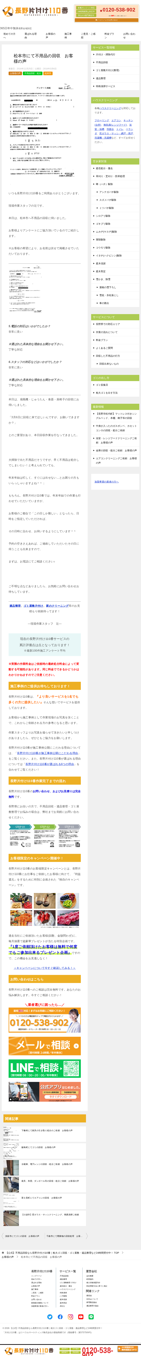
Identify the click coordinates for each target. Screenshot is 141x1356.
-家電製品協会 (91, 1302)
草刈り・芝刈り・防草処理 (110, 176)
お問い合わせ (129, 35)
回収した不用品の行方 (108, 355)
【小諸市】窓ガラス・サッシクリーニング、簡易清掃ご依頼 (50, 1214)
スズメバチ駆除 (107, 200)
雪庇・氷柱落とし (109, 295)
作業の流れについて (107, 332)
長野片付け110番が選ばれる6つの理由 (49, 764)
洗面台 (110, 129)
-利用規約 (89, 1279)
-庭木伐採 (63, 1299)
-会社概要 (89, 1276)
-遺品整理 (63, 1279)
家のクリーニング (57, 605)
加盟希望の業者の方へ (107, 481)
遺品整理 (15, 605)
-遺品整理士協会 (92, 1306)
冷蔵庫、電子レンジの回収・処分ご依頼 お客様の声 (47, 1164)
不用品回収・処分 (32, 73)
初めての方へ (9, 35)
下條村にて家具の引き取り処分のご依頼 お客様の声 (47, 1130)
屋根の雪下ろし (107, 287)
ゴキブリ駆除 (103, 223)
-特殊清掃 (63, 1293)
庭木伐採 (101, 263)
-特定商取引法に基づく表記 (96, 1286)
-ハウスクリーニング (67, 1289)
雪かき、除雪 (103, 279)
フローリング (102, 120)
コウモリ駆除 (103, 247)
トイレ (119, 129)
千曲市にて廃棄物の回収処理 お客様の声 (66, 1236)
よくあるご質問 (104, 348)
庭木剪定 (101, 271)
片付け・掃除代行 (105, 54)
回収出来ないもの (109, 363)
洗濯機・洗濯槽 (103, 137)
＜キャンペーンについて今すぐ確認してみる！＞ (45, 968)
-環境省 (89, 1296)
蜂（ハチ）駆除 (104, 184)
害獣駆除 (101, 239)
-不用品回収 (64, 1276)
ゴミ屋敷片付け (33, 605)
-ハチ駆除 (63, 1296)
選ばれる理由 (31, 35)
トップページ (36, 1276)
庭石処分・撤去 (104, 168)
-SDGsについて (92, 1299)
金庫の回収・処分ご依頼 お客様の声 (116, 450)
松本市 (48, 73)
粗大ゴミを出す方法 (107, 392)
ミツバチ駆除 (106, 208)
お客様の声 (50, 35)
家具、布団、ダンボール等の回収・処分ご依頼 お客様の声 (50, 1181)
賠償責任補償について (39, 1303)
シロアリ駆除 (103, 215)
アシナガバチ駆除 (109, 192)
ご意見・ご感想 (88, 35)
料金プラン (109, 35)
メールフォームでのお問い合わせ (107, 20)
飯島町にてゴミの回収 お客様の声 (38, 1147)
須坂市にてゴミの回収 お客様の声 (22, 1236)
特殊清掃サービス (105, 86)
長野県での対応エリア (108, 324)
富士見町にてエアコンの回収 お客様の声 (41, 1198)
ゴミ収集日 (102, 384)
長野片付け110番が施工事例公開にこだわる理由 (47, 753)
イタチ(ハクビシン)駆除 (109, 255)
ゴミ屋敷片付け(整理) (107, 70)
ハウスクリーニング (110, 108)
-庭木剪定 (63, 1303)
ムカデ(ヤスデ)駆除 (106, 231)
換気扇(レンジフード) (115, 124)
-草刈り (62, 1306)
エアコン (116, 120)
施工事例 (68, 35)
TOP (62, 1252)
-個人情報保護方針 (93, 1283)
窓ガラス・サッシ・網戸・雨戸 (116, 133)
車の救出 (104, 303)
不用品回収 (102, 62)
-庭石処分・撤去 (65, 1286)
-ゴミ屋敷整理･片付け (67, 1283)
